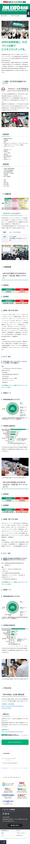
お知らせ (18, 830)
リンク (2, 835)
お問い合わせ (16, 825)
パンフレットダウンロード (16, 742)
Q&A (2, 833)
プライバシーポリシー (21, 833)
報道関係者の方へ (5, 830)
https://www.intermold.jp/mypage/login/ (12, 731)
